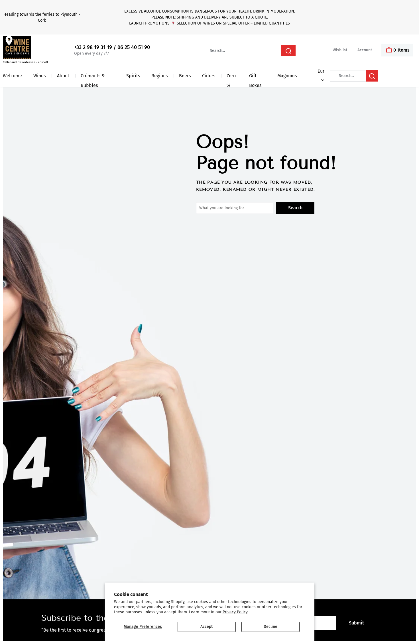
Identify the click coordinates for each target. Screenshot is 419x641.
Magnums (287, 75)
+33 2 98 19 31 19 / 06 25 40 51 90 (112, 47)
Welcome (12, 75)
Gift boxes (255, 77)
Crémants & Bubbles (93, 77)
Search (295, 207)
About (63, 75)
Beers (185, 75)
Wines (39, 75)
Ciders (208, 75)
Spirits (133, 75)
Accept (206, 626)
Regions (159, 75)
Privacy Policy (235, 612)
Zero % (231, 77)
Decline (270, 626)
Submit (356, 623)
